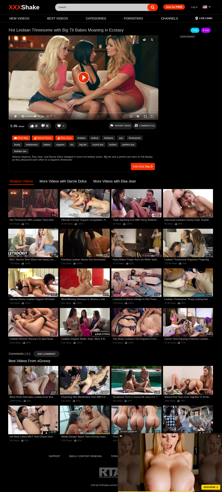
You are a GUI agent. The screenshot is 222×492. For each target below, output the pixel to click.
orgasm (60, 144)
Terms (115, 456)
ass (121, 138)
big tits (83, 144)
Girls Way (22, 138)
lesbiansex (32, 144)
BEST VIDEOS (57, 18)
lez (72, 144)
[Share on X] (152, 39)
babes (47, 144)
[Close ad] (219, 436)
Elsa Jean (66, 138)
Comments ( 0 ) (19, 353)
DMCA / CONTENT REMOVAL (85, 456)
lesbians (108, 138)
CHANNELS (169, 18)
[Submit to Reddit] (144, 39)
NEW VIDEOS (19, 18)
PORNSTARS (133, 18)
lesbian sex (20, 151)
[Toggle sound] (121, 436)
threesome (135, 138)
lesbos (94, 138)
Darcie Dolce (44, 138)
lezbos (112, 144)
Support (54, 456)
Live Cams (205, 18)
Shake (24, 7)
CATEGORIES (96, 18)
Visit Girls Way (141, 166)
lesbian (81, 138)
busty (17, 144)
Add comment (46, 354)
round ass (97, 144)
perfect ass (128, 144)
